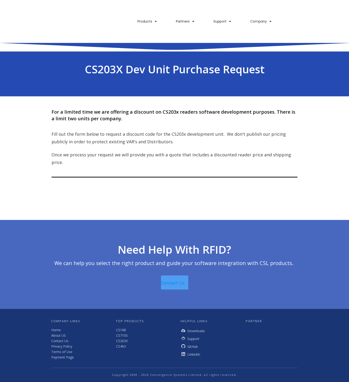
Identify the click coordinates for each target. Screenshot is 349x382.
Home (56, 330)
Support (193, 338)
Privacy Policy (61, 346)
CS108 (121, 330)
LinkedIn (193, 354)
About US (58, 335)
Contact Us (59, 341)
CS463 (121, 346)
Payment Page (62, 357)
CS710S (122, 335)
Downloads (196, 331)
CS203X (122, 341)
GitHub (192, 346)
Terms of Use (61, 351)
